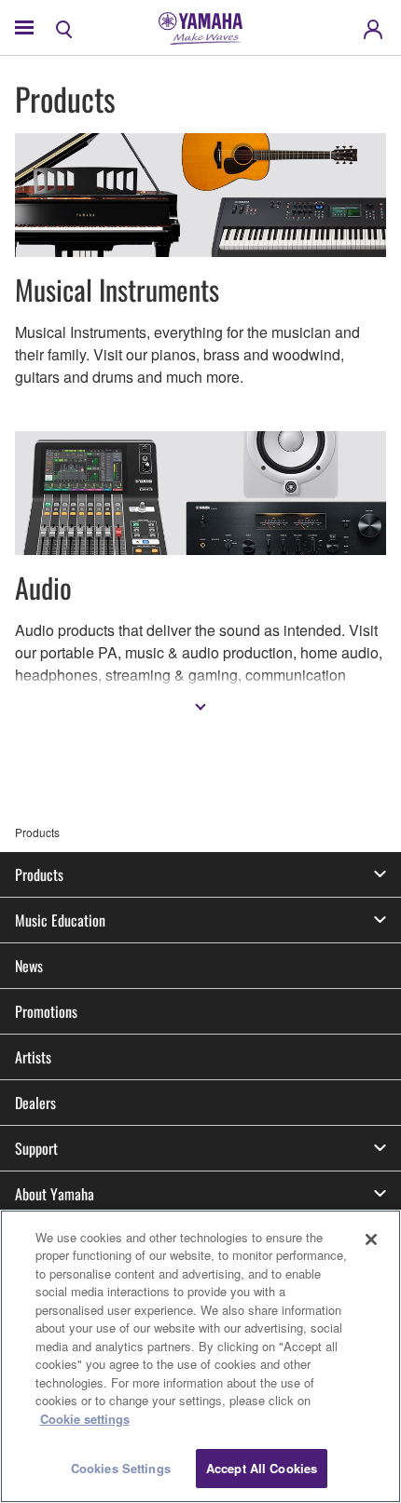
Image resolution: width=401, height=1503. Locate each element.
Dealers (35, 1102)
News (29, 966)
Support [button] (36, 1148)
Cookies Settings (121, 1468)
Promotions (46, 1011)
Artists (33, 1057)
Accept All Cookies (261, 1468)
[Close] (371, 1239)
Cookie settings (85, 1419)
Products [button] (39, 874)
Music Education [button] (60, 920)
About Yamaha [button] (54, 1194)
